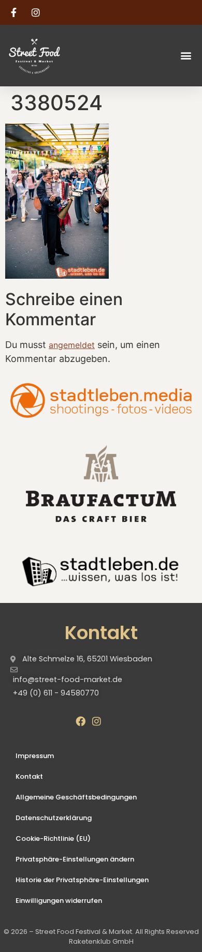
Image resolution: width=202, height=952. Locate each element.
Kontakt (29, 776)
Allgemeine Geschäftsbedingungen (76, 797)
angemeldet (72, 345)
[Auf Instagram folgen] (37, 12)
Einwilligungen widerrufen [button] (59, 900)
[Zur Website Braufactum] (101, 482)
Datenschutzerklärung (54, 818)
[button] (185, 55)
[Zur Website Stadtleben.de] (101, 570)
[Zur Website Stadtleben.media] (101, 400)
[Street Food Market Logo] (53, 55)
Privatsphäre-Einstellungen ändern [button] (75, 859)
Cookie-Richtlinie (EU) (53, 838)
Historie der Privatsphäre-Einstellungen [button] (82, 880)
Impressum (35, 756)
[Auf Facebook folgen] (15, 12)
